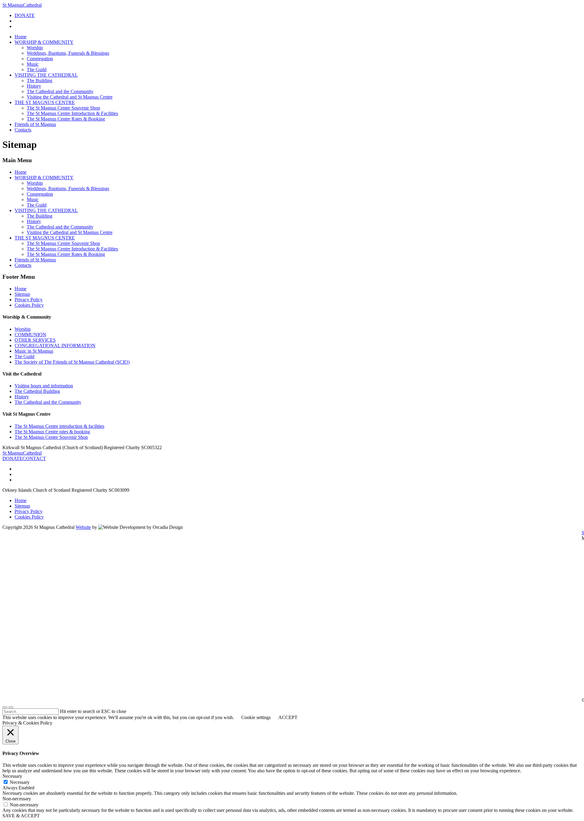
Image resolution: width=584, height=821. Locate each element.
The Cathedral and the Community (60, 91)
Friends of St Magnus (35, 124)
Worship (35, 47)
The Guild (37, 69)
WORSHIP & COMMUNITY (44, 42)
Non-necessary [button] (16, 798)
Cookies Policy (29, 305)
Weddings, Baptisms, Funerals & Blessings (68, 53)
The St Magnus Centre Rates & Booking (66, 118)
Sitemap (22, 294)
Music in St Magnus (34, 351)
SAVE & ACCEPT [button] (21, 815)
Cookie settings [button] (256, 717)
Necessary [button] (12, 776)
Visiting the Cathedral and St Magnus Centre (70, 97)
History (34, 86)
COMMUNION (30, 334)
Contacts (23, 129)
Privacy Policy (29, 299)
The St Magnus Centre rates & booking (52, 431)
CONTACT (34, 458)
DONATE (25, 15)
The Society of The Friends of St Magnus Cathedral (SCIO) (72, 362)
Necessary (20, 782)
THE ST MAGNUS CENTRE (45, 102)
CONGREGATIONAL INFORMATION (55, 345)
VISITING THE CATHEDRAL (46, 75)
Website (83, 527)
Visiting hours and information (44, 385)
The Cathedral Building (37, 391)
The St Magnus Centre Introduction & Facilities (72, 113)
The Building (39, 80)
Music (33, 64)
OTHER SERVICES (35, 340)
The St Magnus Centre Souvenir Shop (63, 107)
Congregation (40, 58)
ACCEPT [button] (287, 717)
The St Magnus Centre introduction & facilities (59, 426)
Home (20, 36)
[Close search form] (4, 707)
